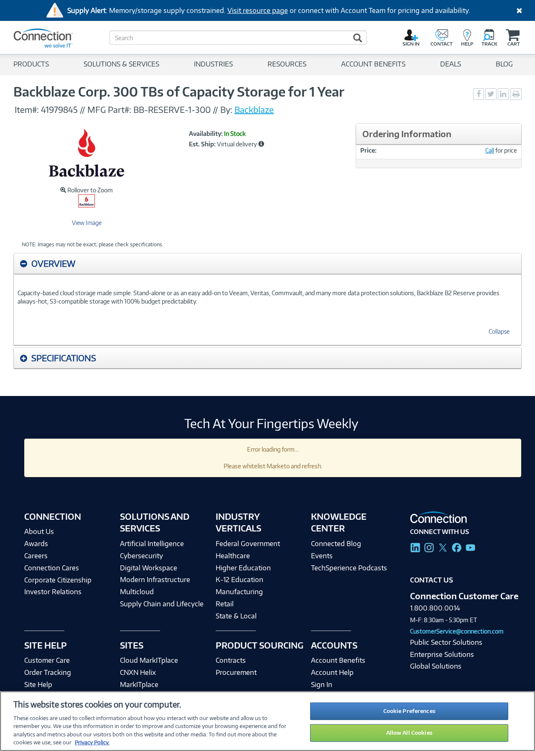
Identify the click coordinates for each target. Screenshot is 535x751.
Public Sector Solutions (446, 642)
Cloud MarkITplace (149, 660)
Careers (36, 556)
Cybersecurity (141, 556)
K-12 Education (239, 579)
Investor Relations (53, 592)
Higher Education (243, 568)
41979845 (59, 109)
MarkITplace (139, 684)
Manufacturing (239, 592)
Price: (368, 150)
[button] (261, 144)
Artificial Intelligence (152, 543)
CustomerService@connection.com (457, 631)
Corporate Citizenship (58, 580)
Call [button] (489, 150)
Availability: (206, 134)
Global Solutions (435, 666)
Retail (225, 604)
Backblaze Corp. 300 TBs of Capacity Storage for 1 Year (178, 91)
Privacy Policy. (92, 742)
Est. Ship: (202, 144)
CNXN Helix (138, 672)
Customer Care (47, 660)
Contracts (231, 660)
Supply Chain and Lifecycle (162, 604)
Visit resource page (257, 10)
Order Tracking (47, 672)
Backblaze (254, 109)
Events (322, 556)
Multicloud (137, 592)
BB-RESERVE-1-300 (173, 109)
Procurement (236, 672)
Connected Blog (336, 543)
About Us (39, 531)
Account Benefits (338, 660)
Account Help (332, 672)
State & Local (236, 616)
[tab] (267, 263)
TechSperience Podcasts (349, 568)
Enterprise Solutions (442, 654)
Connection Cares (51, 568)
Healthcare (233, 556)
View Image (87, 222)
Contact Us (431, 580)
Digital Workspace (148, 568)
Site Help (38, 684)
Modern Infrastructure (155, 579)
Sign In (321, 684)
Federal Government (248, 543)
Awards (36, 543)
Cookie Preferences (409, 711)
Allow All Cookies (409, 732)
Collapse (499, 331)
